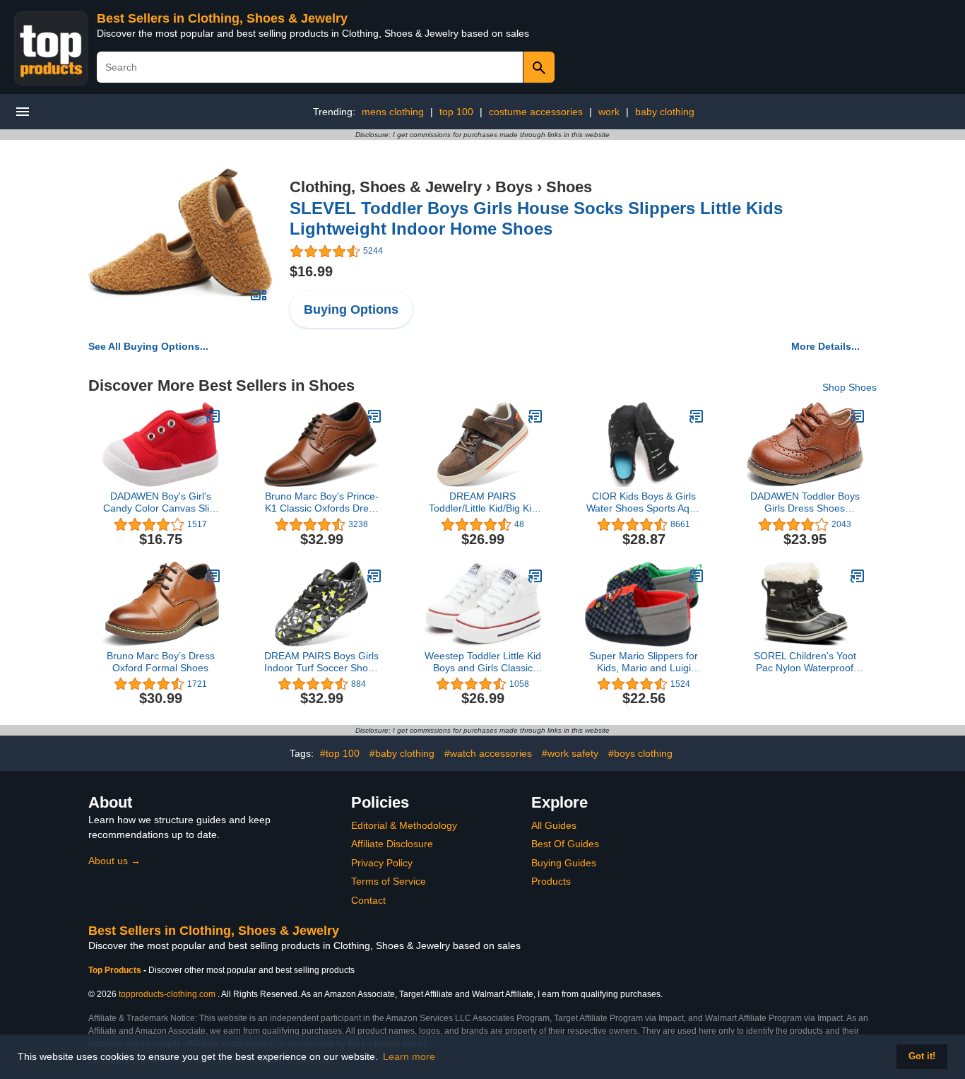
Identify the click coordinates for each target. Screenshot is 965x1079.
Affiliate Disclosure (392, 843)
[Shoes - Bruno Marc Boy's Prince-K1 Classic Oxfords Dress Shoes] (374, 416)
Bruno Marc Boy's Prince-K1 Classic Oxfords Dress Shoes (322, 502)
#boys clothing (640, 753)
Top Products (115, 970)
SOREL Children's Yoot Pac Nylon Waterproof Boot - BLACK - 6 (805, 662)
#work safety (570, 753)
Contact (368, 900)
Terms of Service (388, 881)
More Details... (825, 346)
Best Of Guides (565, 843)
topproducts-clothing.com (167, 994)
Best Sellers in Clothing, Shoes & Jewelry (222, 18)
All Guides (553, 825)
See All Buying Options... (148, 346)
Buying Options (351, 309)
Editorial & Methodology (404, 825)
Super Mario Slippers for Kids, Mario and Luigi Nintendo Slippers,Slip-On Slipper (643, 662)
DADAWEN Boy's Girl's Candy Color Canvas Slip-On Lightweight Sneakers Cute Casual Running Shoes (160, 502)
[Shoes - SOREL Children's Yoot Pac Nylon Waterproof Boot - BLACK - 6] (857, 576)
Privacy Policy (382, 862)
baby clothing (664, 111)
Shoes (569, 187)
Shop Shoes (849, 387)
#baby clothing (401, 753)
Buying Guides (563, 862)
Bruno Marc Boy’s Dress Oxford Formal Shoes (161, 661)
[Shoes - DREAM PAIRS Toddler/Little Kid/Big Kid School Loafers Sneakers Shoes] (535, 416)
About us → (114, 860)
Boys (514, 187)
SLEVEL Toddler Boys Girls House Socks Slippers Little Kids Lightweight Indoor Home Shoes (536, 218)
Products (551, 881)
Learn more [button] (409, 1056)
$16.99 (311, 271)
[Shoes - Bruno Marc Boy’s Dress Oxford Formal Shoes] (213, 576)
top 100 (456, 111)
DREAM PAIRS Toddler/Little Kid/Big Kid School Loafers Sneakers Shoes (483, 502)
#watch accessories (488, 753)
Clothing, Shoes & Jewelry (386, 187)
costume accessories (536, 111)
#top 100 (340, 753)
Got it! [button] (921, 1056)
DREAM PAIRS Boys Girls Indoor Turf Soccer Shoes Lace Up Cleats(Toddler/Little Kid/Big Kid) (321, 662)
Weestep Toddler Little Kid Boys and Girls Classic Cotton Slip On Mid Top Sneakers (483, 662)
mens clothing (393, 111)
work (609, 111)
